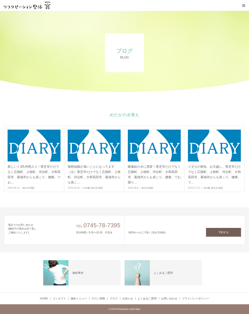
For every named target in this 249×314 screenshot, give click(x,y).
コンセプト (59, 298)
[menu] (243, 5)
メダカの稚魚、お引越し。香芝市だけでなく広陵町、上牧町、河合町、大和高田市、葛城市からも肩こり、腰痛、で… (214, 174)
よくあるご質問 (147, 298)
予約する (223, 232)
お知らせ (127, 298)
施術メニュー (79, 298)
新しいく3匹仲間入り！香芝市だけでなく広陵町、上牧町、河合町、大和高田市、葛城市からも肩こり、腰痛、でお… (34, 174)
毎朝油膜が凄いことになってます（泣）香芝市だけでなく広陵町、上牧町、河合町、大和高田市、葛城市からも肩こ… (94, 174)
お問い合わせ (169, 298)
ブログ (114, 298)
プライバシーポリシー (195, 298)
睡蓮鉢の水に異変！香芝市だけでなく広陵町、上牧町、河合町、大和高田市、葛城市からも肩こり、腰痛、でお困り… (154, 174)
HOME (44, 298)
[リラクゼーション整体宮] (27, 5)
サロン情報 (98, 298)
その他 (86, 188)
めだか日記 (28, 188)
